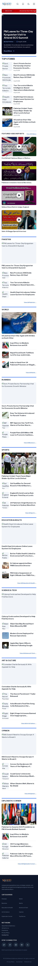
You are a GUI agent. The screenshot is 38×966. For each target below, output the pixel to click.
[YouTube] (21, 945)
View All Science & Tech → (28, 653)
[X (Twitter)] (4, 945)
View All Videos (31, 134)
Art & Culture (6, 912)
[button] (19, 148)
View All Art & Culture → (28, 723)
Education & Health (7, 907)
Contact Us (5, 935)
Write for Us (5, 928)
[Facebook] (10, 945)
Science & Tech (23, 907)
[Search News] (17, 4)
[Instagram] (16, 945)
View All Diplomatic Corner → (27, 864)
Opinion (21, 912)
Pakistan (4, 899)
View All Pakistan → (30, 302)
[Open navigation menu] (34, 4)
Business (4, 903)
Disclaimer (5, 930)
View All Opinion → (30, 793)
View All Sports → (30, 513)
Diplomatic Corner (7, 916)
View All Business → (30, 443)
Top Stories (22, 916)
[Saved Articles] (23, 4)
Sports (21, 903)
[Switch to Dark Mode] (28, 4)
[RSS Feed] (27, 945)
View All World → (31, 372)
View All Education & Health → (26, 583)
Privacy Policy (5, 932)
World (20, 899)
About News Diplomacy (8, 926)
